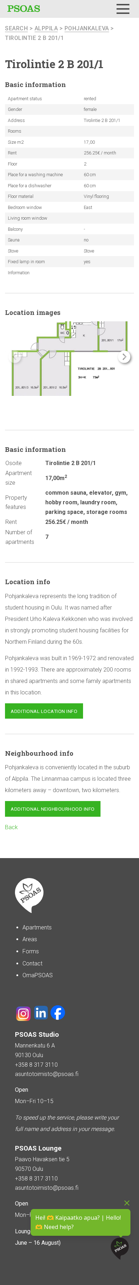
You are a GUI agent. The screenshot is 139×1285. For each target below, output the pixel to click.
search (16, 28)
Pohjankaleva (87, 28)
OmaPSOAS (37, 975)
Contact (32, 963)
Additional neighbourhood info (53, 809)
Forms (30, 951)
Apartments (37, 927)
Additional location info (44, 711)
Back (11, 827)
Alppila (46, 28)
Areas (29, 939)
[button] (124, 357)
